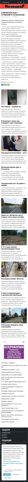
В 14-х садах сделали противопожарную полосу (10, 248)
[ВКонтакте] (2, 85)
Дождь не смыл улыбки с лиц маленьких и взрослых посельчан (12, 415)
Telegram (4, 437)
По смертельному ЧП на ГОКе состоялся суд (12, 396)
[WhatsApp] (9, 85)
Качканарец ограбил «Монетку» (12, 279)
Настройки (7, 478)
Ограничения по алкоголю (7, 393)
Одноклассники (6, 432)
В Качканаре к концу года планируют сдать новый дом (11, 122)
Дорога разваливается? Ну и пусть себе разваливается (11, 404)
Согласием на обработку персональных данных (13, 464)
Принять (7, 474)
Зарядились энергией (6, 401)
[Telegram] (6, 85)
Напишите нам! (6, 2)
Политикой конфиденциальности (11, 461)
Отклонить (16, 474)
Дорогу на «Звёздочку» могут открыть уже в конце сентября (12, 216)
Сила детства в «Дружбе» (7, 422)
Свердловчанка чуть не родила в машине (13, 184)
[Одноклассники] (4, 85)
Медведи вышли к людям (7, 398)
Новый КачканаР (7, 17)
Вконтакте (4, 435)
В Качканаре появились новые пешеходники (12, 326)
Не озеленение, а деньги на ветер (9, 419)
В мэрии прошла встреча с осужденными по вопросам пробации (12, 411)
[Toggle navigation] (2, 10)
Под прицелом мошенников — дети (14, 153)
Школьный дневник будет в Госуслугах (11, 168)
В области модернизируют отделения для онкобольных (11, 294)
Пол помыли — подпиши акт (11, 107)
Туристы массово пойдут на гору (9, 408)
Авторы (4, 443)
